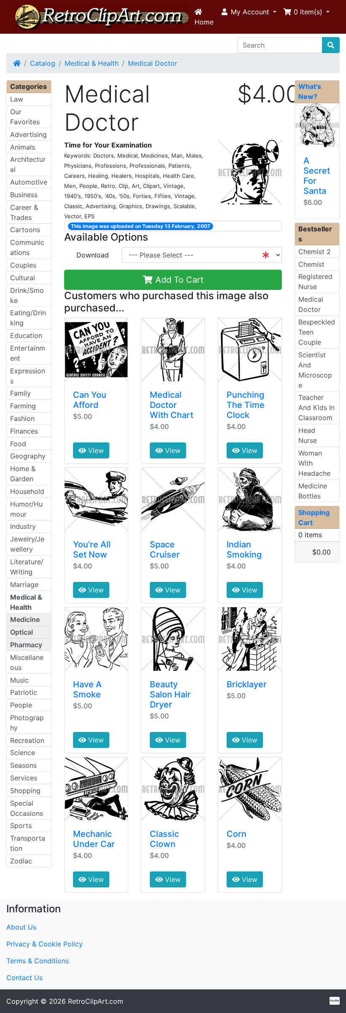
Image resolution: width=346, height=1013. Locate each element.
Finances (24, 431)
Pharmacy (26, 644)
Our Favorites (25, 116)
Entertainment (27, 353)
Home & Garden (22, 473)
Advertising (28, 134)
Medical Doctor (152, 63)
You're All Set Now (92, 549)
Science (22, 752)
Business (24, 194)
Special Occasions (26, 808)
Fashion (22, 418)
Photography (27, 722)
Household (27, 491)
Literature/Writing (26, 566)
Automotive (28, 182)
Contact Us (24, 977)
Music (19, 680)
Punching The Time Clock (246, 405)
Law (16, 99)
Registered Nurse (315, 281)
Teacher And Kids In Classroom (316, 407)
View (95, 450)
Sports (21, 825)
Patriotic (23, 692)
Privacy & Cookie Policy (44, 944)
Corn (236, 834)
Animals (22, 147)
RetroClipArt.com (95, 1001)
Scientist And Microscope (315, 370)
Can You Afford (89, 400)
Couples (23, 265)
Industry (23, 526)
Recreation (27, 740)
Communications (27, 247)
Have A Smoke (87, 689)
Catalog (42, 63)
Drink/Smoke (27, 295)
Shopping (25, 790)
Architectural (28, 164)
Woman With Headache (314, 463)
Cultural (22, 277)
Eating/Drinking (28, 317)
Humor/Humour (26, 509)
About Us (21, 927)
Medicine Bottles (312, 491)
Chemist (311, 264)
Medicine (25, 619)
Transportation (27, 843)
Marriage (24, 584)
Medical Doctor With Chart (171, 405)
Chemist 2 (314, 251)
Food (18, 444)
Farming (23, 406)
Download (92, 255)
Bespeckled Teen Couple (316, 332)
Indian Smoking (244, 549)
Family (20, 393)
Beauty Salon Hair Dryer (170, 694)
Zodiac (21, 861)
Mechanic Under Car (94, 839)
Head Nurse (307, 435)
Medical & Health (92, 63)
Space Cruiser (165, 549)
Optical (21, 632)
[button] (248, 11)
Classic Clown (164, 839)
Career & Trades (24, 212)
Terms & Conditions (37, 961)
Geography (28, 456)
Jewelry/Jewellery (27, 544)
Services (23, 778)
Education (26, 335)
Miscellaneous (26, 662)
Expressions (27, 376)
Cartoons (25, 229)
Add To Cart (178, 280)
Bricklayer (247, 684)
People (21, 705)
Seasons (23, 765)
